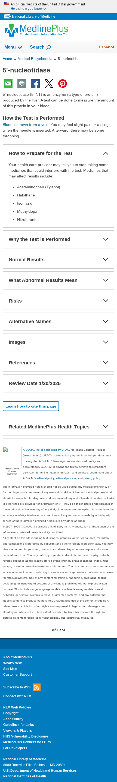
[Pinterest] (62, 83)
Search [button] (37, 46)
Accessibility (13, 719)
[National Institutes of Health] (8, 17)
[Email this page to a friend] (8, 83)
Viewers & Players (17, 731)
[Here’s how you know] (58, 6)
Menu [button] (10, 47)
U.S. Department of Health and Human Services (40, 771)
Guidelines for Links (18, 725)
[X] (49, 83)
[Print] (21, 83)
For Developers (15, 748)
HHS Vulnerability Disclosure (25, 736)
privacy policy (92, 478)
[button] (105, 153)
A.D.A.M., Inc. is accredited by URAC (46, 449)
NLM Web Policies (17, 707)
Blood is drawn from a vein (25, 124)
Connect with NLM (17, 696)
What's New (12, 663)
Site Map (10, 669)
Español (106, 47)
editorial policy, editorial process (56, 478)
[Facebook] (35, 83)
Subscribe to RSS (16, 687)
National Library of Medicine (33, 16)
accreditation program (66, 455)
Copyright (11, 713)
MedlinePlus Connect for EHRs (27, 742)
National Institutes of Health (24, 776)
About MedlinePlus (17, 657)
